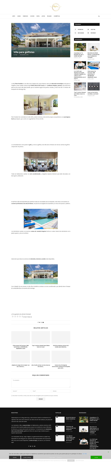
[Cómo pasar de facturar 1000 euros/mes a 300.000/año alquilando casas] (20, 337)
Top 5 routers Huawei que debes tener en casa (41, 346)
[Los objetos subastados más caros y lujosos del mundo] (60, 438)
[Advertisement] (40, 69)
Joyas (43, 16)
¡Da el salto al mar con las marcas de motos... (41, 365)
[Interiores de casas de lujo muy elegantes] (60, 429)
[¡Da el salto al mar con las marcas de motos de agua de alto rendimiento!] (40, 357)
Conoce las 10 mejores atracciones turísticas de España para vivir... (61, 366)
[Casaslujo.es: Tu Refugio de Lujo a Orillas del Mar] (80, 47)
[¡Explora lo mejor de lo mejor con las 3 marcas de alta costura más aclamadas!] (20, 357)
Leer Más (84, 453)
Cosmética (57, 16)
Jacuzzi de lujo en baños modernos (71, 418)
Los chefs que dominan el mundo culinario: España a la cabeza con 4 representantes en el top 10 (80, 74)
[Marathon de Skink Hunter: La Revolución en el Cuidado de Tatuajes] (94, 47)
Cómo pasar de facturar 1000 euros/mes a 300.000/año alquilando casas (21, 347)
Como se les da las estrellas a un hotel (93, 93)
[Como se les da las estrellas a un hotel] (94, 86)
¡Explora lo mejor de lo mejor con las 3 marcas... (21, 365)
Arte (13, 16)
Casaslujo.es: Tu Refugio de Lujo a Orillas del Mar (79, 54)
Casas (19, 16)
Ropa (38, 16)
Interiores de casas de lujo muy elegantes (71, 428)
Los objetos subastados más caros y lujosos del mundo (70, 438)
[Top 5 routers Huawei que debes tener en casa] (40, 337)
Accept (96, 457)
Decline (15, 457)
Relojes (49, 16)
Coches (32, 16)
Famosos (25, 16)
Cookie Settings (27, 457)
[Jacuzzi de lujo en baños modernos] (60, 420)
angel (16, 54)
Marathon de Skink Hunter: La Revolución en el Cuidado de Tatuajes (93, 55)
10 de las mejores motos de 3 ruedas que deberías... (61, 346)
